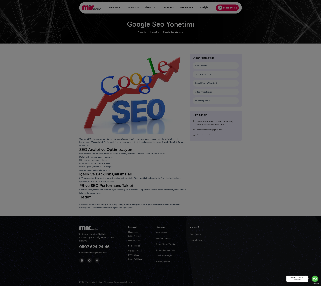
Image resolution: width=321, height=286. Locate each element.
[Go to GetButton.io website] (315, 283)
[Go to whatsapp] (315, 279)
